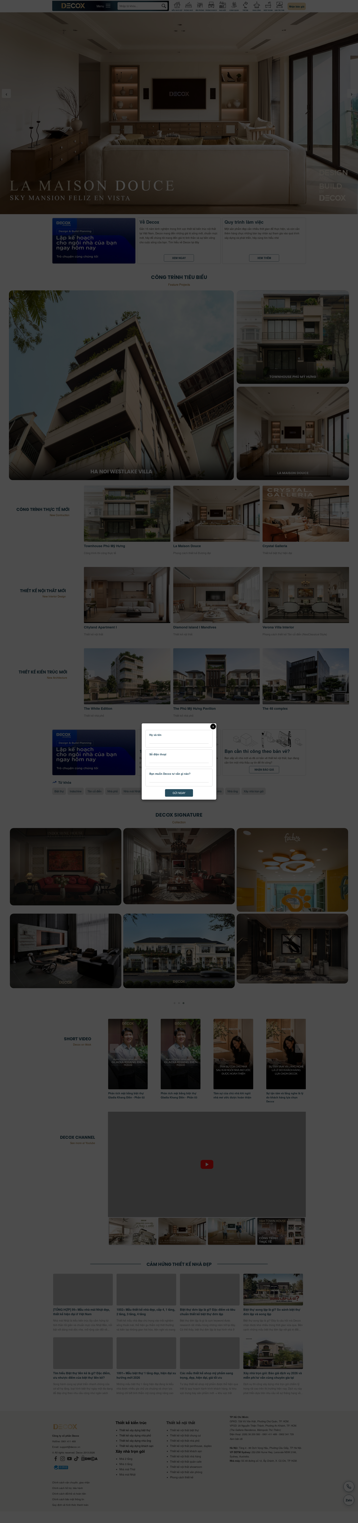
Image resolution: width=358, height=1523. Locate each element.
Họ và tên (155, 735)
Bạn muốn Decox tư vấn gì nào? (170, 774)
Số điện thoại (157, 754)
